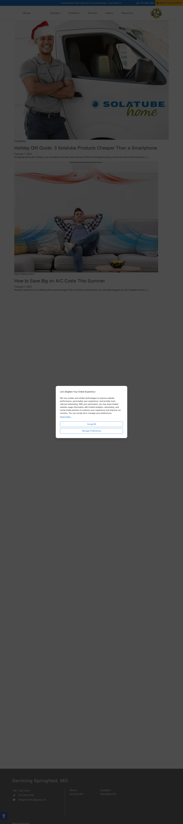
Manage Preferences (91, 431)
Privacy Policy (65, 417)
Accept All (91, 424)
